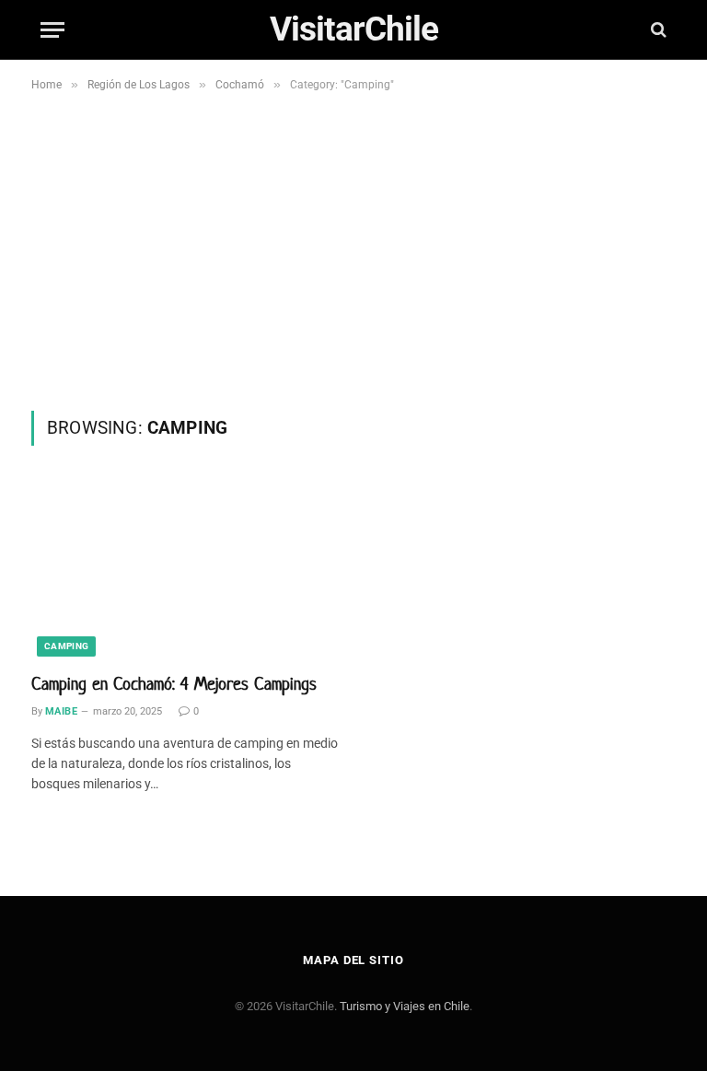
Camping (66, 646)
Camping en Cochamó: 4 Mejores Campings (174, 683)
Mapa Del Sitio (353, 960)
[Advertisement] (353, 273)
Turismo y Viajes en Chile (404, 1006)
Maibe (61, 711)
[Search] (656, 30)
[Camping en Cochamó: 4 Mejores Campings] (185, 569)
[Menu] (52, 30)
